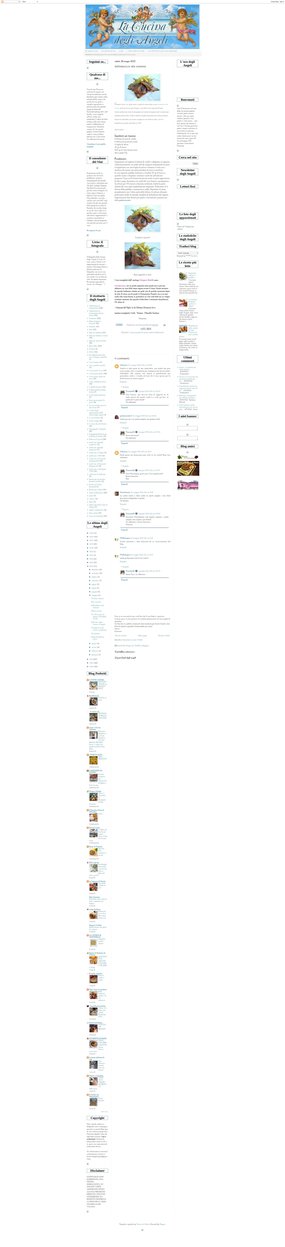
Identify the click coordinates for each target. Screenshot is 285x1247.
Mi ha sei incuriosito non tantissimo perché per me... (188, 379)
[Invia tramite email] (142, 329)
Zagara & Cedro (95, 925)
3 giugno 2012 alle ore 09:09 (149, 571)
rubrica (92, 499)
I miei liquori (94, 362)
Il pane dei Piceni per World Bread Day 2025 (102, 1012)
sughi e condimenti (96, 510)
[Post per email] (163, 325)
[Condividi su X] (146, 329)
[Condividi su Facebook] (148, 329)
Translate (194, 256)
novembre (95, 573)
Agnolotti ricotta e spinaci (101, 941)
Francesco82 (130, 391)
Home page (142, 636)
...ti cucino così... (94, 712)
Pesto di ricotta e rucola (101, 978)
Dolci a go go (94, 862)
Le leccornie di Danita (97, 881)
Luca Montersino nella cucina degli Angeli (162, 51)
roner (91, 496)
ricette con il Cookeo (96, 453)
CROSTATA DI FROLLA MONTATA (102, 716)
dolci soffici (93, 346)
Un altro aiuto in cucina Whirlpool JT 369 (98, 617)
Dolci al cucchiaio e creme (98, 336)
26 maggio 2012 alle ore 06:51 (139, 452)
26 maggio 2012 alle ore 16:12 (142, 538)
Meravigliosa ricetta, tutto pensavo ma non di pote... (188, 407)
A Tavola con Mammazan (94, 1095)
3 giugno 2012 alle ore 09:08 (149, 514)
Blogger (162, 1224)
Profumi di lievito (95, 439)
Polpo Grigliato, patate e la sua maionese (102, 996)
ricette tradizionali (156, 332)
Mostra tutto (104, 1111)
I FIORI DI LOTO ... (96, 755)
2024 (92, 533)
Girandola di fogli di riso (102, 886)
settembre (95, 581)
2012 (92, 566)
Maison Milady (95, 791)
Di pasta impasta (95, 974)
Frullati (92, 349)
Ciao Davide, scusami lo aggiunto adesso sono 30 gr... (188, 388)
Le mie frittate (94, 418)
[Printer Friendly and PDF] (119, 325)
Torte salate (93, 513)
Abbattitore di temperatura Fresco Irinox (96, 313)
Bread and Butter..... (96, 1023)
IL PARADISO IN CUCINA (95, 771)
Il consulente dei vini (108, 51)
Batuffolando (94, 696)
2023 (92, 537)
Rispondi (123, 382)
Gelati (91, 352)
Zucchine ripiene (97, 598)
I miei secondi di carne (138, 332)
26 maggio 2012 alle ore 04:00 (140, 365)
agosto (94, 584)
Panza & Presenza (95, 847)
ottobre (94, 577)
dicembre (95, 570)
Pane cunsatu (96, 602)
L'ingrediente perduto (97, 1006)
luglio (94, 588)
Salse (91, 502)
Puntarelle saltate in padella (192, 275)
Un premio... (95, 633)
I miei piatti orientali (97, 365)
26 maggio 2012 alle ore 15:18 (142, 492)
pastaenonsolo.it (126, 416)
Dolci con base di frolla (97, 341)
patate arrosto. (125, 200)
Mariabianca (125, 492)
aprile (94, 644)
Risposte (126, 387)
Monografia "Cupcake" (97, 429)
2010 (92, 663)
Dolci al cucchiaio (95, 333)
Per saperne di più (91, 51)
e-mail (121, 51)
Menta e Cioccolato (96, 1076)
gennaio (95, 655)
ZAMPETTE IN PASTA (98, 1039)
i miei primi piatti (96, 374)
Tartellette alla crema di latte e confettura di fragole (98, 901)
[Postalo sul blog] (144, 329)
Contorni (92, 327)
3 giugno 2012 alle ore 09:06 (149, 391)
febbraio (95, 651)
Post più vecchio (164, 636)
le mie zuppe (94, 421)
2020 (92, 548)
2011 (91, 659)
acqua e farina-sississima (95, 728)
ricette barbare (94, 909)
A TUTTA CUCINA (96, 680)
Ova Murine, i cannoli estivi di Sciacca (101, 1065)
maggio (95, 595)
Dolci (91, 330)
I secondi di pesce (95, 387)
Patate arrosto (96, 611)
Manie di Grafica (143, 1224)
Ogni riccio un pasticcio (98, 989)
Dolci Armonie (94, 897)
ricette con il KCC (95, 456)
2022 (92, 540)
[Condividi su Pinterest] (150, 329)
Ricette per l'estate (95, 490)
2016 (92, 552)
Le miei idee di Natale (97, 424)
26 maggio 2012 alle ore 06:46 (144, 416)
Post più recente (121, 636)
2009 (92, 667)
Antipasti (92, 318)
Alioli (100, 814)
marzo (94, 647)
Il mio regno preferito (97, 395)
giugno (95, 592)
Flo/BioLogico (125, 538)
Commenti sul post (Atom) (133, 640)
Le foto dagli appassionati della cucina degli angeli (96, 413)
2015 (92, 555)
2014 (92, 559)
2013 (92, 563)
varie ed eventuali (96, 516)
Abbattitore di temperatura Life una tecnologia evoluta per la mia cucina (110, 54)
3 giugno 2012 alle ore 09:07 (149, 470)
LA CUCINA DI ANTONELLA (95, 936)
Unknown (124, 365)
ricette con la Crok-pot (97, 474)
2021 (92, 544)
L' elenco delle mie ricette (136, 51)
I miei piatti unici (96, 370)
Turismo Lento (94, 828)
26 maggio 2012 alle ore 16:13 (142, 555)
